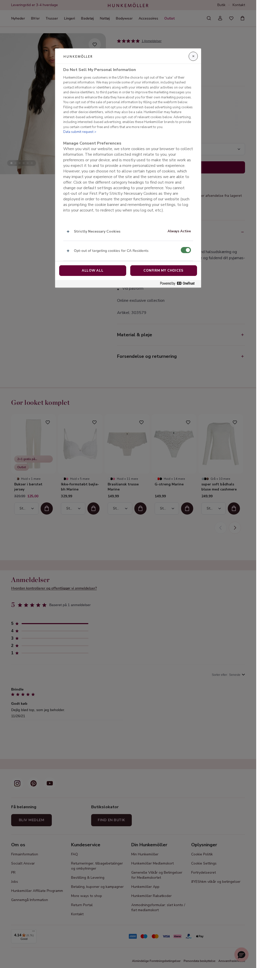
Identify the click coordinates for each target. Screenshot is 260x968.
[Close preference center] (193, 56)
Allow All (93, 270)
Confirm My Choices (163, 270)
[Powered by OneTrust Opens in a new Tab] (179, 283)
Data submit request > (79, 132)
